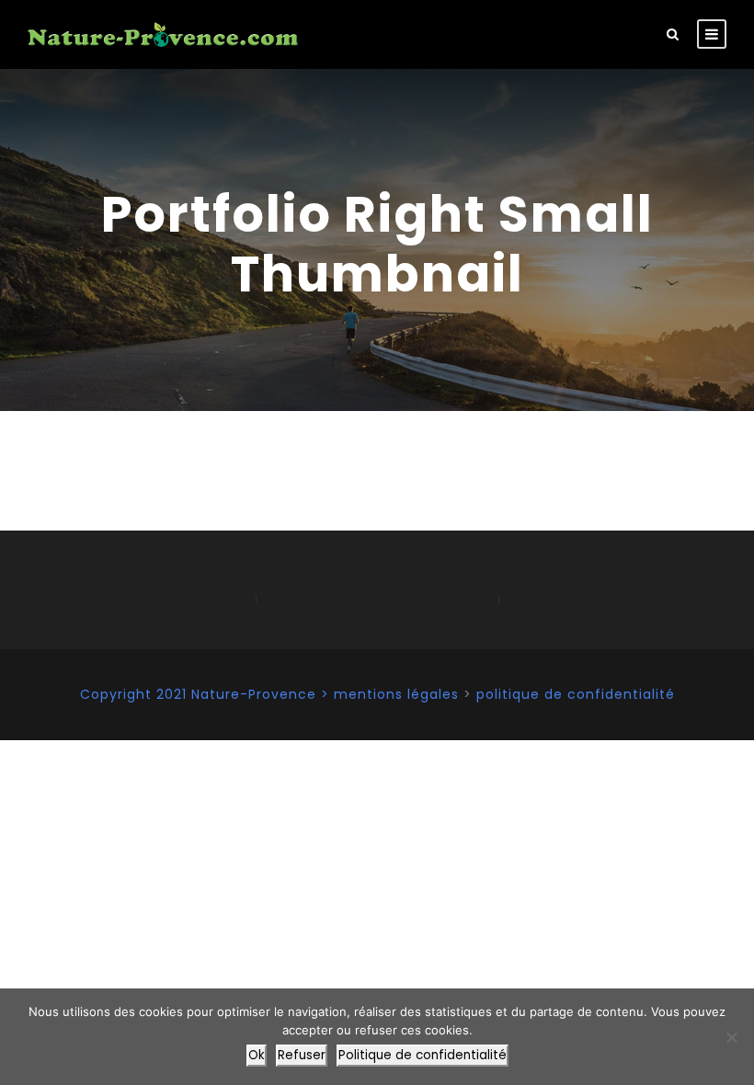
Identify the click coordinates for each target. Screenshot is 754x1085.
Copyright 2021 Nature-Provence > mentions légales (269, 694)
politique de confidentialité (575, 694)
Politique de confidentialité (422, 1055)
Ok (256, 1055)
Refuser (302, 1055)
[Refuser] (731, 1037)
